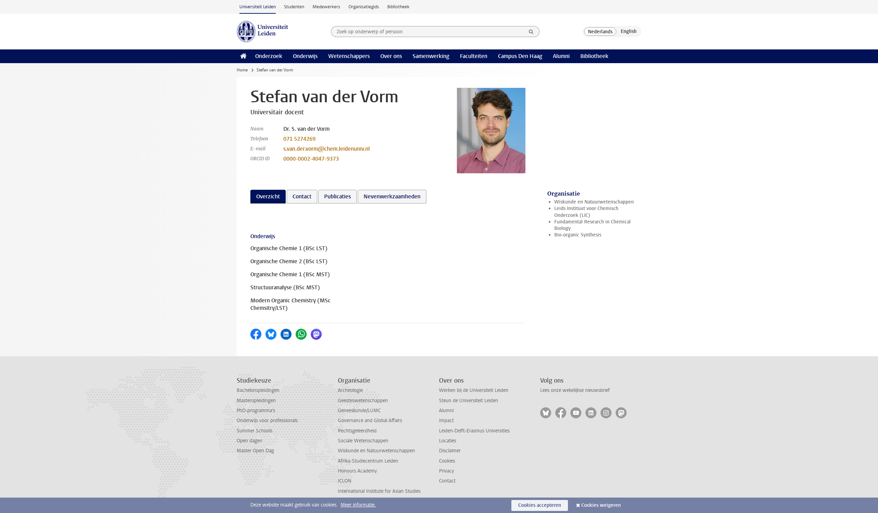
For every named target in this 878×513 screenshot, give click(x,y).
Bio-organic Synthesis (577, 235)
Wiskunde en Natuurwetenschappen (594, 202)
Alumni (561, 56)
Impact (446, 420)
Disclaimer (450, 450)
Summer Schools (254, 431)
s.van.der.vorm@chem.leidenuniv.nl (326, 148)
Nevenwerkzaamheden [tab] (392, 196)
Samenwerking (431, 56)
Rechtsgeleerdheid (357, 431)
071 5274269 (299, 138)
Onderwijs (305, 56)
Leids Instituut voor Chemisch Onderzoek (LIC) (586, 211)
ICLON (344, 481)
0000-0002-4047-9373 (311, 158)
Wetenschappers (349, 56)
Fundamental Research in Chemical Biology (592, 225)
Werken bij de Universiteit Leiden (473, 390)
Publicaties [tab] (337, 196)
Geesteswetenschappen (363, 400)
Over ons (391, 56)
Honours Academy (357, 471)
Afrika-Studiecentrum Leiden (368, 461)
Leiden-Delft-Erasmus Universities (474, 431)
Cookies (447, 461)
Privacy (446, 471)
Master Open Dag (255, 450)
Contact (447, 481)
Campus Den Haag (520, 56)
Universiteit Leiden (257, 7)
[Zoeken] (531, 31)
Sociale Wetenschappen (363, 441)
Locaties (447, 441)
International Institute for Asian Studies (379, 491)
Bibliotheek (398, 7)
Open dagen (249, 441)
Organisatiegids (363, 7)
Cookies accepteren (539, 505)
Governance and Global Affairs (370, 420)
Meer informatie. (358, 505)
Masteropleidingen (256, 400)
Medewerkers (326, 7)
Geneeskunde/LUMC (359, 410)
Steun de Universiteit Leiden (468, 400)
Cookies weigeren (601, 505)
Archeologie (350, 390)
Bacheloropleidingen (258, 390)
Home (242, 70)
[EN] (628, 31)
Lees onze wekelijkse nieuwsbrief (575, 390)
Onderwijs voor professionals (267, 420)
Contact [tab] (302, 196)
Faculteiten (473, 56)
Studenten (294, 7)
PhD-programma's (256, 410)
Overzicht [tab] (268, 196)
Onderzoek (268, 56)
